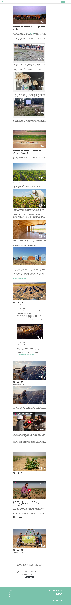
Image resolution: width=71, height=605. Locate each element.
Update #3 (18, 473)
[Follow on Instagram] (59, 594)
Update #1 (18, 550)
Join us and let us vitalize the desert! (20, 278)
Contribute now (35, 594)
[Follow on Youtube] (61, 594)
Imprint (10, 596)
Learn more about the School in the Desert (20, 124)
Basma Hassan (16, 304)
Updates (21, 155)
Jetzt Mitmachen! (30, 577)
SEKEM (15, 155)
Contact (10, 594)
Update (10, 592)
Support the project (16, 126)
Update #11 (18, 302)
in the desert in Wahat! (30, 33)
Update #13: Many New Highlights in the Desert (29, 27)
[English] (69, 2)
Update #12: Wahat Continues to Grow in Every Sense (28, 151)
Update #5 (18, 382)
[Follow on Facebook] (57, 594)
